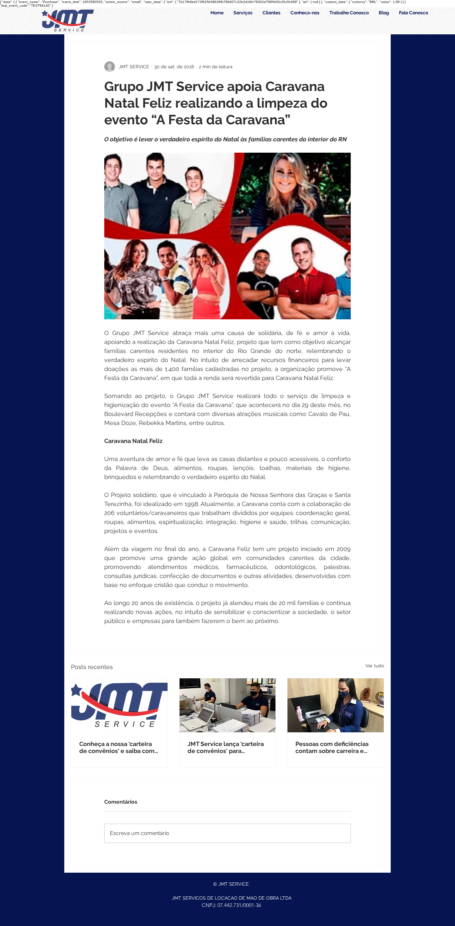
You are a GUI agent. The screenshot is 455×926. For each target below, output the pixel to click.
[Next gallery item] (343, 236)
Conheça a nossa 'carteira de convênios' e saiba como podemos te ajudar (118, 747)
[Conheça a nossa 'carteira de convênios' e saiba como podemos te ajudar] (119, 705)
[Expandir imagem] (227, 236)
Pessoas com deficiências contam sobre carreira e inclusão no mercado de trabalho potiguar (332, 747)
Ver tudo (374, 665)
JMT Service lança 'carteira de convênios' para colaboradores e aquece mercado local (226, 747)
